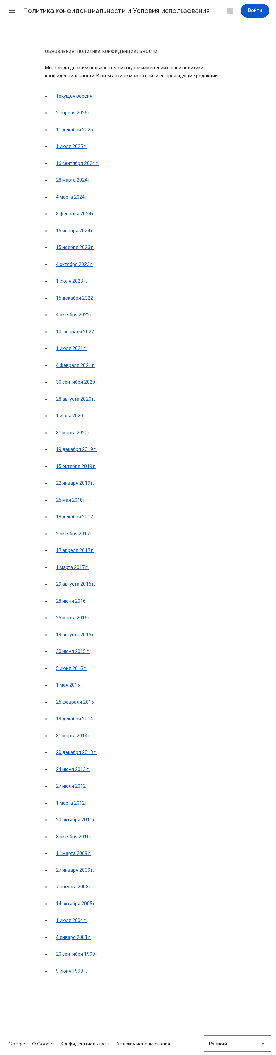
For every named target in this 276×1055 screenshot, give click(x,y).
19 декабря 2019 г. (76, 449)
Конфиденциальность (86, 1044)
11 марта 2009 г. (73, 853)
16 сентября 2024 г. (77, 163)
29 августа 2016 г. (75, 584)
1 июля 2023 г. (71, 281)
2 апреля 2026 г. (73, 112)
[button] (12, 11)
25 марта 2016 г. (73, 617)
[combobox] (237, 1043)
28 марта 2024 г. (73, 180)
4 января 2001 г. (73, 937)
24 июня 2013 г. (73, 769)
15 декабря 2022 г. (76, 298)
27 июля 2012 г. (73, 786)
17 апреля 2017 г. (75, 550)
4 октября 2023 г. (74, 264)
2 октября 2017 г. (74, 533)
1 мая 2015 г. (70, 685)
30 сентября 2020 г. (77, 382)
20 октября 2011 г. (76, 819)
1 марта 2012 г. (72, 803)
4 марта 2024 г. (72, 197)
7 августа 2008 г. (74, 886)
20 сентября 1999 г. (77, 954)
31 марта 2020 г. (73, 432)
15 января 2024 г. (75, 230)
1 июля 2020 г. (71, 415)
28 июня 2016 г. (73, 601)
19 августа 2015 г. (75, 634)
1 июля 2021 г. (71, 348)
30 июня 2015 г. (73, 651)
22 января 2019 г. (75, 483)
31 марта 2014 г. (73, 735)
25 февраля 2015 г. (77, 702)
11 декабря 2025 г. (76, 129)
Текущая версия (74, 96)
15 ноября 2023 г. (75, 247)
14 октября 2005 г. (76, 903)
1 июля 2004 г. (71, 920)
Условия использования (143, 1044)
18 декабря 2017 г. (76, 516)
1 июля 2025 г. (71, 146)
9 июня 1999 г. (71, 971)
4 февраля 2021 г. (75, 365)
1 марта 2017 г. (72, 567)
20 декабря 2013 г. (76, 752)
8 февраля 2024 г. (75, 213)
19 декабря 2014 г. (76, 718)
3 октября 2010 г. (74, 836)
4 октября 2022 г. (74, 314)
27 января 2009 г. (75, 870)
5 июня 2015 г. (71, 668)
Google (16, 1044)
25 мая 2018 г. (71, 500)
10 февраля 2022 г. (77, 331)
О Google (43, 1044)
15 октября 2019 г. (76, 466)
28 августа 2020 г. (75, 399)
